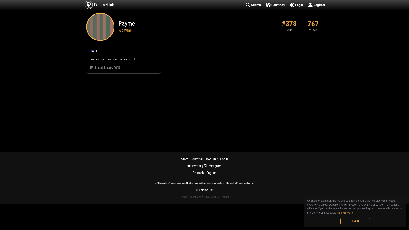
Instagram (214, 166)
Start (184, 159)
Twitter (196, 166)
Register (212, 159)
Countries (197, 159)
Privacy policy (211, 196)
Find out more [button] (345, 212)
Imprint (225, 196)
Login (224, 159)
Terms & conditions (190, 196)
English (211, 173)
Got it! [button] (355, 221)
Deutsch (198, 173)
